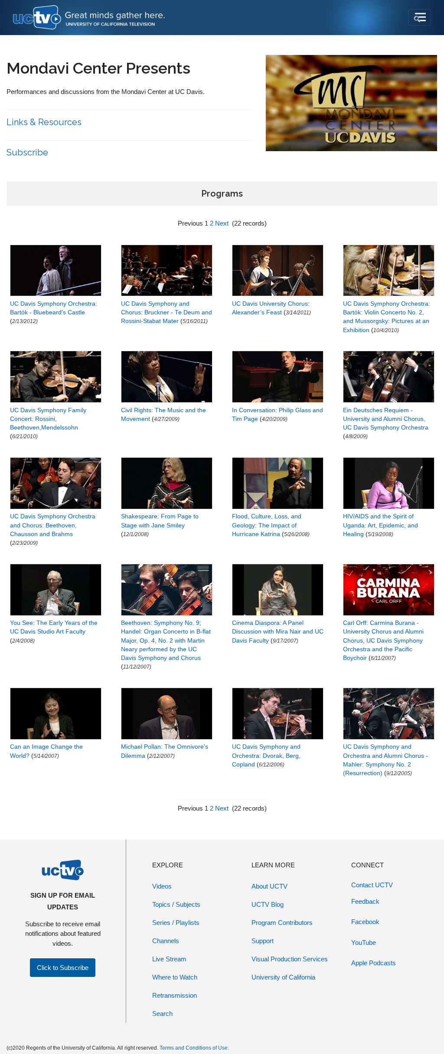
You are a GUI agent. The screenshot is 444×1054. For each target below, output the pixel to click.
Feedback (365, 901)
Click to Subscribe (62, 967)
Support (262, 940)
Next (222, 223)
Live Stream (169, 959)
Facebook (365, 921)
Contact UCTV (372, 885)
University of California (283, 977)
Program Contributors (282, 922)
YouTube (363, 942)
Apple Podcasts (373, 963)
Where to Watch (174, 977)
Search (162, 1013)
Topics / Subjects (176, 904)
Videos (162, 886)
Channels (165, 940)
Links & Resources (45, 122)
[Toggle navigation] (419, 17)
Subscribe (28, 152)
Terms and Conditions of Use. (194, 1048)
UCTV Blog (267, 904)
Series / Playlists (175, 922)
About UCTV (269, 886)
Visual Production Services (289, 959)
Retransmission (174, 995)
